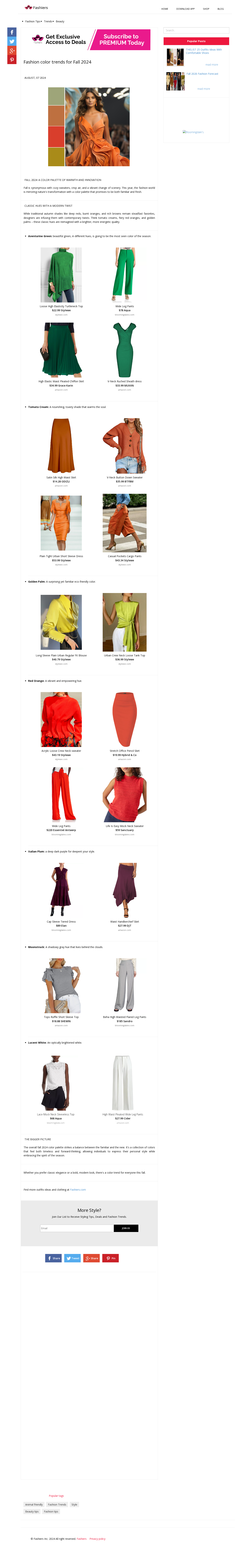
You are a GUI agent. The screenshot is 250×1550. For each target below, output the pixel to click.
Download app (185, 8)
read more (212, 64)
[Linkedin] (232, 1539)
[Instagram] (226, 1539)
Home (164, 8)
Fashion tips (51, 1511)
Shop (206, 8)
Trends (48, 21)
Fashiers (82, 1538)
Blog (221, 8)
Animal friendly (34, 1504)
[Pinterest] (237, 1539)
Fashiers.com (78, 1189)
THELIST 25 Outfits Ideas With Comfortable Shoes (204, 51)
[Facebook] (216, 1539)
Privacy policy (97, 1538)
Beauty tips (32, 1511)
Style (74, 1504)
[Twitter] (221, 1539)
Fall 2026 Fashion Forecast (202, 73)
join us (126, 1228)
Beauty (60, 21)
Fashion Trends (57, 1504)
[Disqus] (89, 1321)
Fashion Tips (32, 21)
